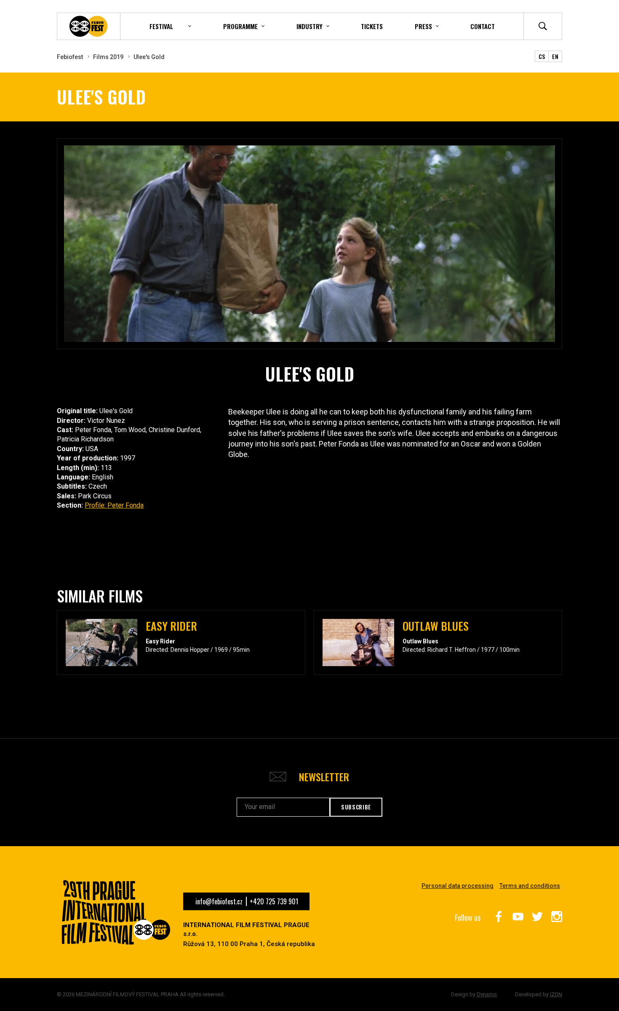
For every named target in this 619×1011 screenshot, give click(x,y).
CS (542, 56)
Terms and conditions (529, 885)
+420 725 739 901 (274, 901)
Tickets (372, 26)
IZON (556, 994)
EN (555, 56)
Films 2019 (108, 57)
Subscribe (356, 807)
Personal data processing (458, 885)
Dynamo (487, 994)
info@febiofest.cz (219, 901)
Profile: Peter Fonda (114, 505)
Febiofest (70, 57)
